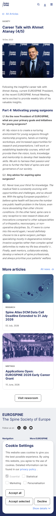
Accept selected (19, 501)
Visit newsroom (28, 398)
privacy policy (28, 469)
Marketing (15, 483)
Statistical (31, 476)
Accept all (15, 493)
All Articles (12, 13)
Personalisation (36, 483)
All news (45, 269)
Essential (15, 476)
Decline (42, 501)
